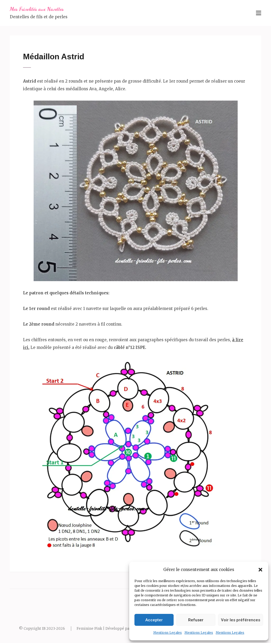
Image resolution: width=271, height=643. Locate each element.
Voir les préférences (240, 620)
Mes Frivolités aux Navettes (37, 9)
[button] (260, 569)
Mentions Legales (167, 633)
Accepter (154, 620)
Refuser (196, 620)
